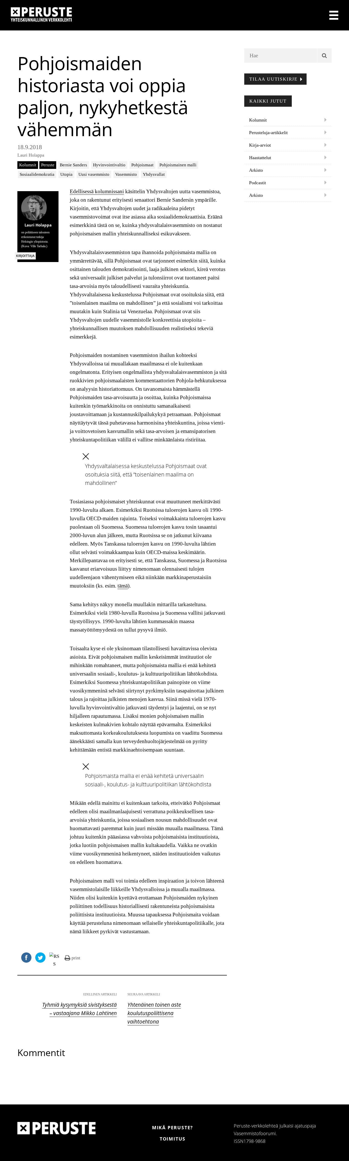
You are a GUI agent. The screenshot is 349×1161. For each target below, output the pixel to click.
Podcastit (257, 182)
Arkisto (256, 170)
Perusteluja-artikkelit (268, 132)
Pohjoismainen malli (177, 164)
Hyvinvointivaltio (109, 164)
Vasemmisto (126, 174)
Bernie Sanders (73, 164)
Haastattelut (260, 157)
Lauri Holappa (30, 155)
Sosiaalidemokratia (37, 174)
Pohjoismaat (142, 164)
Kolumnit (27, 164)
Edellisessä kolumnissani (97, 191)
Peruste (47, 164)
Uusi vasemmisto (93, 174)
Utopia (66, 174)
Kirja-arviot (260, 145)
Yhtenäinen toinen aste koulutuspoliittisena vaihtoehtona (154, 1013)
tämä (123, 586)
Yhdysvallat (154, 174)
